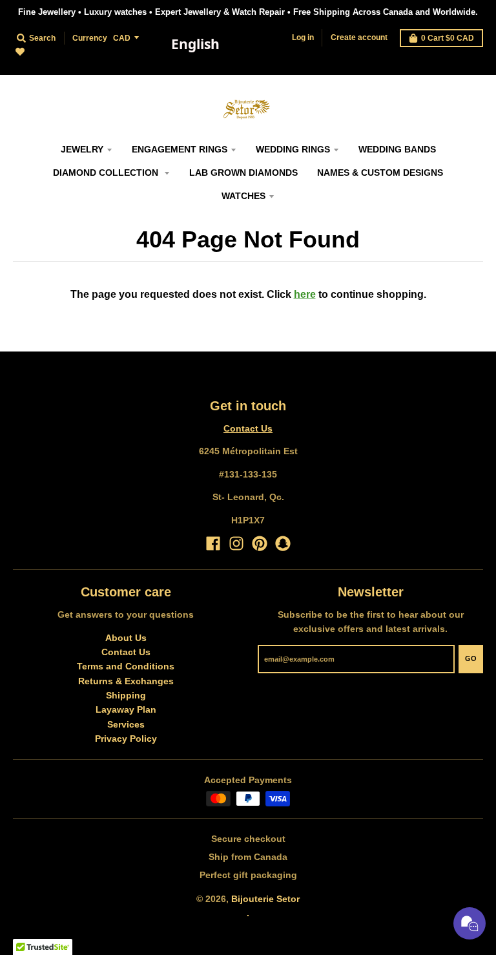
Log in (303, 37)
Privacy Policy (126, 738)
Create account (359, 37)
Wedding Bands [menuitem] (397, 149)
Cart (447, 38)
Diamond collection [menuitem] (107, 172)
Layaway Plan (126, 709)
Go (471, 658)
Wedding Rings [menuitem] (293, 149)
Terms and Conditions (125, 666)
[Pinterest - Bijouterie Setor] (259, 543)
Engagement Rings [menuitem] (179, 149)
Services (126, 724)
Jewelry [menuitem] (82, 149)
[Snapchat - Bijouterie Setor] (283, 543)
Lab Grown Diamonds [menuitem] (243, 172)
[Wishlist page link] (27, 59)
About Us (126, 638)
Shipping (126, 695)
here (305, 294)
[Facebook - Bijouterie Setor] (213, 543)
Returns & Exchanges (126, 681)
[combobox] (195, 44)
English (195, 44)
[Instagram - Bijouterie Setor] (236, 543)
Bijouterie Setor (265, 899)
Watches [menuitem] (243, 196)
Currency (89, 38)
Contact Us (248, 428)
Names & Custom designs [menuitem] (380, 172)
